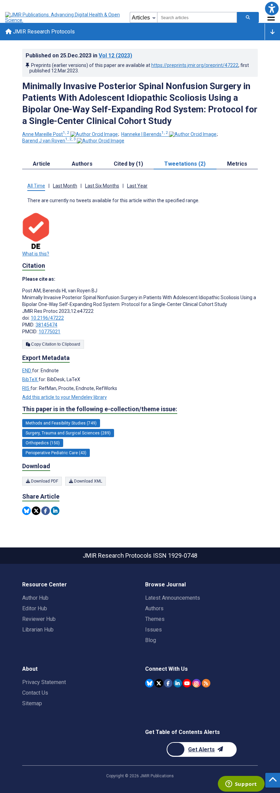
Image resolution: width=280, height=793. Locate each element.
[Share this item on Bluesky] (26, 510)
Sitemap (32, 703)
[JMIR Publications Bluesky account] (149, 683)
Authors (154, 608)
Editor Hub (34, 608)
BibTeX (30, 379)
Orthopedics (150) (43, 443)
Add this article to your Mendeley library (64, 397)
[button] (271, 8)
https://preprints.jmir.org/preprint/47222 (194, 65)
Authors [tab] (82, 164)
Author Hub (35, 598)
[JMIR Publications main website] (63, 17)
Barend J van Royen (49, 140)
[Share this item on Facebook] (45, 510)
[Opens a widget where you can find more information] (241, 784)
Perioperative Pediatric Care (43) (56, 452)
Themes (155, 619)
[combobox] (197, 17)
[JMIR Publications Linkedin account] (177, 683)
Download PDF (44, 481)
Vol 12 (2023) (115, 55)
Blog (150, 640)
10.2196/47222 (47, 318)
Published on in (79, 55)
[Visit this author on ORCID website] (94, 134)
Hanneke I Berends (144, 134)
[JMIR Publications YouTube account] (187, 683)
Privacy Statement (44, 682)
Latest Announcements (172, 598)
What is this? (35, 253)
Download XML (87, 481)
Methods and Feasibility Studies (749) (61, 423)
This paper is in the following (99, 409)
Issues (153, 629)
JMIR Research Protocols (43, 31)
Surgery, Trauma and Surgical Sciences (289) (68, 433)
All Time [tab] (36, 186)
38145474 (46, 325)
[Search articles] (248, 17)
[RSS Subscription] (206, 683)
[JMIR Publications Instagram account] (196, 683)
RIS (26, 388)
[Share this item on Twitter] (36, 510)
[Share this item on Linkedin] (55, 510)
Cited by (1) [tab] (128, 164)
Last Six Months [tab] (102, 186)
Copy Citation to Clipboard (55, 344)
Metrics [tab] (237, 164)
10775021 (49, 331)
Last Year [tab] (137, 186)
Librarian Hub (38, 629)
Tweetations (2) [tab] (185, 164)
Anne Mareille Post (45, 134)
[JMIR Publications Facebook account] (168, 683)
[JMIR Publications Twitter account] (159, 683)
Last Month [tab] (65, 186)
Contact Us (35, 693)
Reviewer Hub (39, 619)
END (27, 370)
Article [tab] (41, 164)
